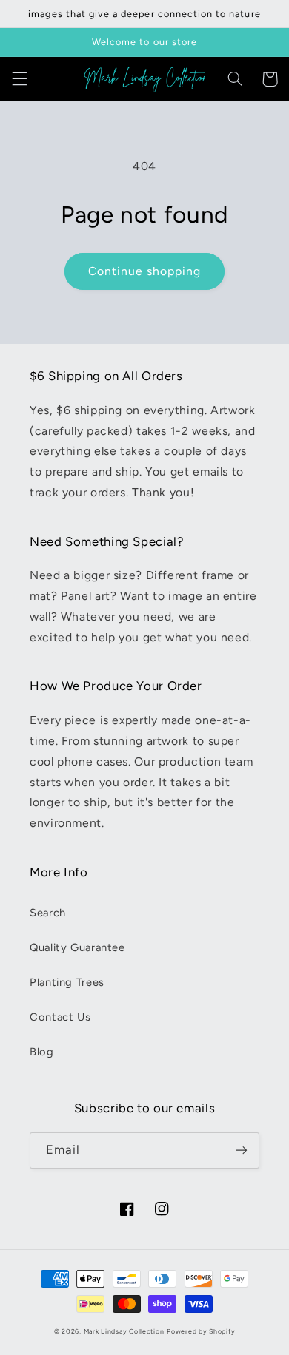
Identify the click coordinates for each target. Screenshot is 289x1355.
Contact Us (60, 1017)
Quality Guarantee (77, 947)
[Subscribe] (242, 1150)
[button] (19, 79)
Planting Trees (67, 982)
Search (48, 912)
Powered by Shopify (201, 1331)
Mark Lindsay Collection (124, 1331)
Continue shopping (145, 271)
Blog (42, 1051)
